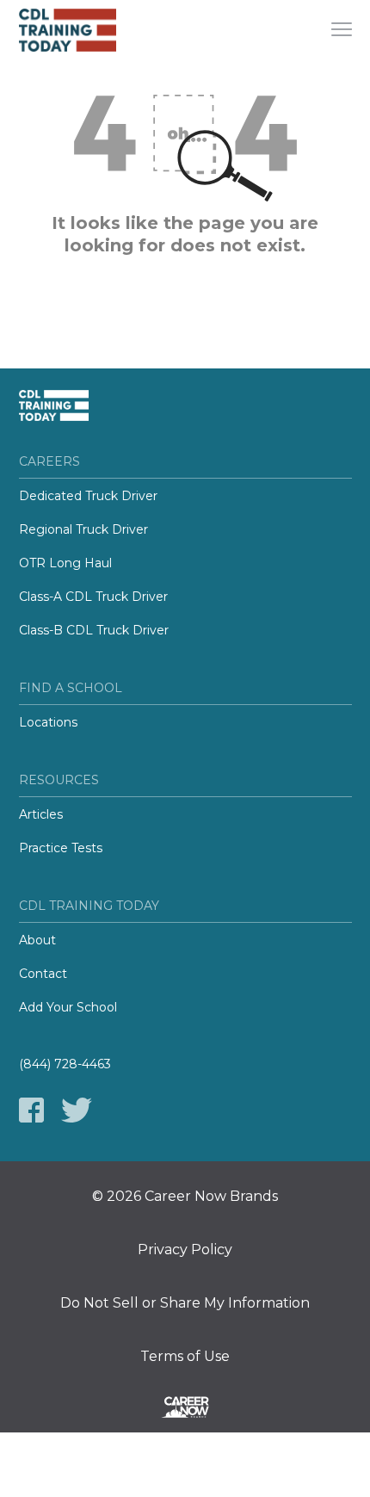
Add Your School (68, 1007)
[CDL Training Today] (83, 30)
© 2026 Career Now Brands (185, 1196)
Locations (48, 722)
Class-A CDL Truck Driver (93, 596)
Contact (43, 973)
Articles (41, 814)
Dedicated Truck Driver (88, 496)
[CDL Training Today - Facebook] (31, 1110)
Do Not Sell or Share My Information (185, 1303)
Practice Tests (60, 848)
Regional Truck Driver (83, 529)
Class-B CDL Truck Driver (94, 630)
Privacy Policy (185, 1250)
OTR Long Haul (65, 563)
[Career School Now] (185, 1410)
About (37, 940)
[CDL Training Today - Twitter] (76, 1110)
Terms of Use (185, 1357)
